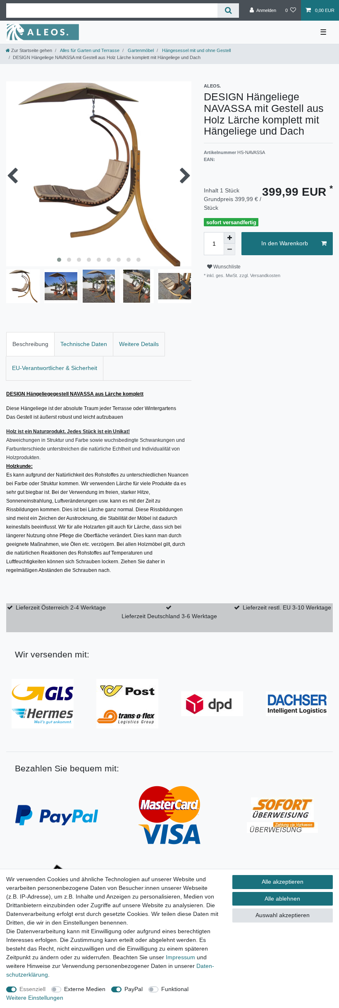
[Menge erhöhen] (229, 238)
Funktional (175, 989)
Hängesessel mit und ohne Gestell (196, 50)
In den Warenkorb (284, 243)
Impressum (180, 957)
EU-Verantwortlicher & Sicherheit (54, 368)
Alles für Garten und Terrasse (89, 50)
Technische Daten (83, 344)
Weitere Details (139, 344)
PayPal (133, 989)
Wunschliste (226, 267)
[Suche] (228, 10)
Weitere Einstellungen (34, 997)
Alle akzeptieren (282, 881)
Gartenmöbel (140, 50)
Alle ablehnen (282, 898)
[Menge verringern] (229, 249)
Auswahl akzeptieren (282, 915)
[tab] (30, 344)
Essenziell (32, 989)
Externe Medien (84, 989)
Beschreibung (30, 344)
